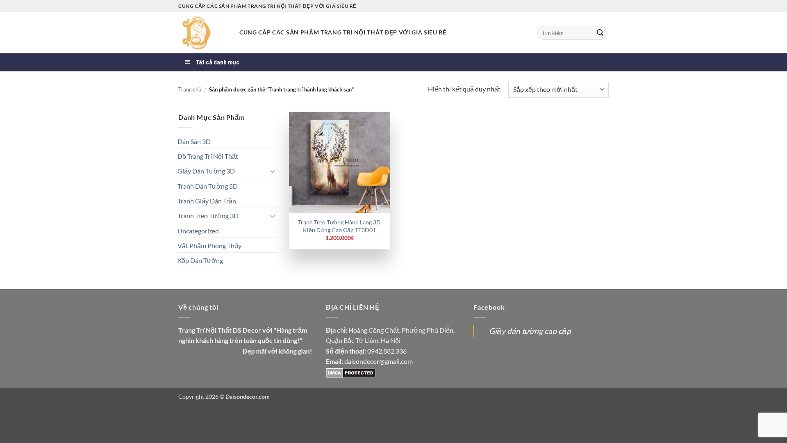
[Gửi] (600, 33)
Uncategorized (198, 231)
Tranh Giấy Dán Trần (206, 201)
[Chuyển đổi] (272, 171)
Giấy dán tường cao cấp (530, 331)
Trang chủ (189, 89)
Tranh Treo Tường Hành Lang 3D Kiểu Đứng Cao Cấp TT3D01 (339, 226)
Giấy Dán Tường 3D (206, 171)
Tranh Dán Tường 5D (207, 186)
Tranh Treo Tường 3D (208, 215)
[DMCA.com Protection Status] (350, 372)
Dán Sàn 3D (194, 141)
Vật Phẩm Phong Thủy (209, 245)
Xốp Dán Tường (200, 260)
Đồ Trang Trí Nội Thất (207, 156)
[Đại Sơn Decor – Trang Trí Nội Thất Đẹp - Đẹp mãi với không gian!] (202, 32)
